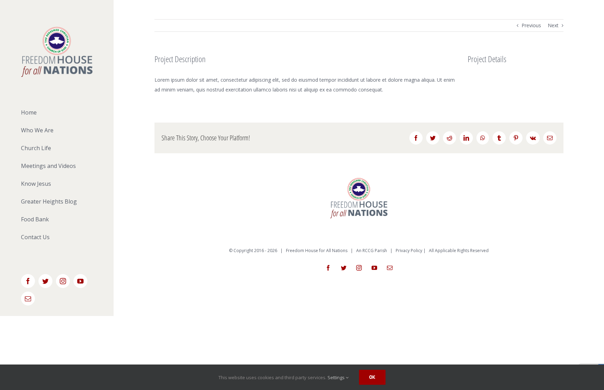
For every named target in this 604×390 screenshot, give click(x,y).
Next (553, 25)
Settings (337, 377)
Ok (372, 377)
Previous (531, 25)
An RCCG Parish (371, 250)
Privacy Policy (409, 250)
